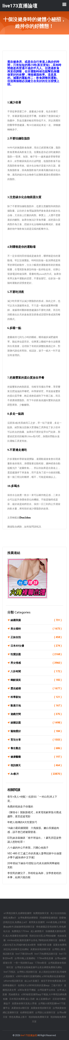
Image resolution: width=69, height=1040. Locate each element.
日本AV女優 (36, 645)
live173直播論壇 (29, 1035)
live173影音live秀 (24, 953)
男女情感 (36, 662)
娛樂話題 (36, 722)
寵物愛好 (36, 731)
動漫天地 (36, 705)
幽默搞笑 (36, 679)
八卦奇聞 (36, 671)
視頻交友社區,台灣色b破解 (42, 935)
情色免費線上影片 (18, 1017)
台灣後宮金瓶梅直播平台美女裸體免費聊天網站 (38, 967)
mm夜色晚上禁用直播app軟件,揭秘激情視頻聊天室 (34, 924)
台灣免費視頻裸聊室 (28, 917)
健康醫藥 (36, 756)
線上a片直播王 (32, 981)
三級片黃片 (56, 985)
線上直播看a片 (43, 999)
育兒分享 (36, 739)
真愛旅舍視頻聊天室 (40, 949)
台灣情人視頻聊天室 (27, 972)
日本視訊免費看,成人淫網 (21, 999)
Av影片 (36, 773)
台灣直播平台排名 (46, 990)
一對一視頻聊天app (23, 963)
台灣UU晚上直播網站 (24, 958)
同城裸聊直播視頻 (49, 917)
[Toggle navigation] (64, 4)
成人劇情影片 (37, 931)
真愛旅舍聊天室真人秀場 (24, 1003)
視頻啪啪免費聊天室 (39, 1017)
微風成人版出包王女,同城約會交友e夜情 (34, 942)
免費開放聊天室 (41, 913)
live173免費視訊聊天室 (45, 953)
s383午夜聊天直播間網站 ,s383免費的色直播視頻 (40, 976)
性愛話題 (36, 654)
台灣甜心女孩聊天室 (45, 1012)
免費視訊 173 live (20, 931)
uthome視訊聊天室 (13, 981)
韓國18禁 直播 (44, 944)
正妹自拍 (36, 637)
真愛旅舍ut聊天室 (20, 1008)
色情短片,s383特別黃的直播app (34, 985)
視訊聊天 (36, 765)
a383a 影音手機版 (27, 990)
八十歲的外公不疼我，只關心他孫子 (27, 847)
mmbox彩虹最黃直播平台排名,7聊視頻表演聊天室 (32, 940)
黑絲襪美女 (14, 994)
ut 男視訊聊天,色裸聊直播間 (17, 913)
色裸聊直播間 (27, 1012)
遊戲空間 (36, 714)
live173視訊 (9, 972)
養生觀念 (36, 748)
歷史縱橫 (36, 688)
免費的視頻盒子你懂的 (20, 806)
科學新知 (36, 696)
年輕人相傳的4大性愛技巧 (22, 822)
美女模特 (36, 628)
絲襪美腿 (36, 620)
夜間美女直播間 (37, 922)
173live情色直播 (45, 958)
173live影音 (41, 963)
